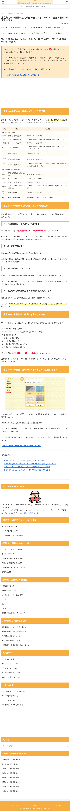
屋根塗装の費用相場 (9, 590)
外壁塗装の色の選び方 (9, 659)
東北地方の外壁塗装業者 (10, 764)
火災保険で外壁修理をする (11, 636)
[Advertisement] (18, 93)
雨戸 (3, 604)
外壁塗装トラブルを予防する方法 (13, 691)
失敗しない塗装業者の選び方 (12, 563)
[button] (66, 746)
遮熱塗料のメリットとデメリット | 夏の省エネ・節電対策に (24, 461)
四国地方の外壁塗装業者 (10, 787)
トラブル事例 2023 (8, 700)
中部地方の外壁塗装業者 (10, 773)
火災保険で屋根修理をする (11, 640)
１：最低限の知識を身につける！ (13, 526)
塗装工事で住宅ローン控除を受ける (14, 627)
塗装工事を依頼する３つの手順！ (13, 558)
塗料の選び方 (6, 572)
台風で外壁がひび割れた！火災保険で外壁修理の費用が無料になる (27, 470)
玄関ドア (5, 599)
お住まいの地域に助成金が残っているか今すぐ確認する (21, 446)
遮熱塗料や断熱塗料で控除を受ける (14, 631)
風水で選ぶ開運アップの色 (11, 673)
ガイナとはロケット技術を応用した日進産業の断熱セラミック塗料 (27, 467)
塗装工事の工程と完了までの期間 (13, 567)
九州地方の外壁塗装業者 (10, 791)
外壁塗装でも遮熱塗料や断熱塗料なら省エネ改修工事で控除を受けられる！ (30, 464)
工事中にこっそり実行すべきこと (13, 705)
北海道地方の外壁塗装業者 (11, 760)
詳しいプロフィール (31, 513)
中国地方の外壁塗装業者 (10, 782)
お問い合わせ (57, 805)
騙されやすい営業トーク (10, 696)
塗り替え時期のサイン (9, 554)
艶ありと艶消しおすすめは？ (12, 677)
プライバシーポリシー (12, 805)
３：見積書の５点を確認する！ (12, 535)
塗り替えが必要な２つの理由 (12, 549)
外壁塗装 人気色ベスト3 (10, 668)
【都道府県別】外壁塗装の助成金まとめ (15, 645)
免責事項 (35, 805)
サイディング (6, 608)
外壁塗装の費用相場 (9, 586)
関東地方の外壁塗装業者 (10, 769)
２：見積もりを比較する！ (11, 531)
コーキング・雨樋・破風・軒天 (12, 595)
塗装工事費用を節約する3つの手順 (14, 613)
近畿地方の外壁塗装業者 (10, 778)
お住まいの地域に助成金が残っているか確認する (23, 75)
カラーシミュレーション (10, 664)
